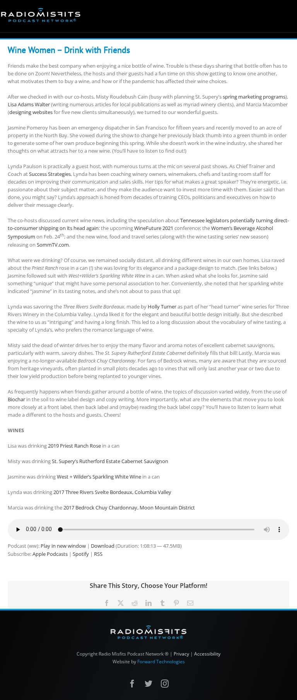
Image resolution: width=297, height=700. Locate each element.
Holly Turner (162, 306)
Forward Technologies (161, 661)
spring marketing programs (254, 96)
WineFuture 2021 (153, 228)
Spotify (81, 553)
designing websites (31, 112)
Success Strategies (50, 173)
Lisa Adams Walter (29, 104)
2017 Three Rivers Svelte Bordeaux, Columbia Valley (112, 492)
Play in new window (63, 545)
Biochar (16, 399)
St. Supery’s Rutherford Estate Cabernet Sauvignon (110, 461)
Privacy (181, 654)
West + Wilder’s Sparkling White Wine (99, 476)
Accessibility (207, 654)
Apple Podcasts (50, 553)
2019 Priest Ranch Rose (74, 445)
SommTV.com (53, 244)
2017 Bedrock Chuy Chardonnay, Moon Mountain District (129, 507)
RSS (98, 553)
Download (102, 545)
